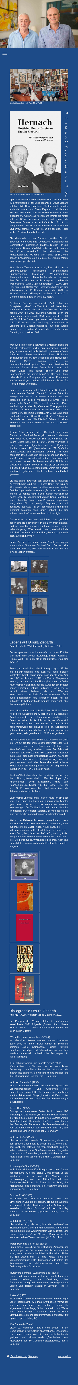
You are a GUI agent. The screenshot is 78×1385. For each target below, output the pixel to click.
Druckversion (18, 1356)
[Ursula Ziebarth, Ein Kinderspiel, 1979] (24, 866)
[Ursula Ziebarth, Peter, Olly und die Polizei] (24, 989)
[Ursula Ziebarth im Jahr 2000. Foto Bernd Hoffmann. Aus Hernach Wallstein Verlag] (39, 606)
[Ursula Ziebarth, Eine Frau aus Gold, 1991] (25, 897)
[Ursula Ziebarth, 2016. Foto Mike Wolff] (39, 85)
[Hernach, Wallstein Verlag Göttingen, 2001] (35, 152)
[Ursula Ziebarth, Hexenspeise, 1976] (25, 958)
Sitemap (33, 1356)
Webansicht (64, 1356)
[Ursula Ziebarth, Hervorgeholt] (24, 927)
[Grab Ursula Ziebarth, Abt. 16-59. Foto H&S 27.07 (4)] (39, 586)
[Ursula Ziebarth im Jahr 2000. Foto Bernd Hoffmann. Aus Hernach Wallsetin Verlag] (19, 606)
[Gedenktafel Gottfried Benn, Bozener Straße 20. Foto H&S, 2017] (19, 626)
